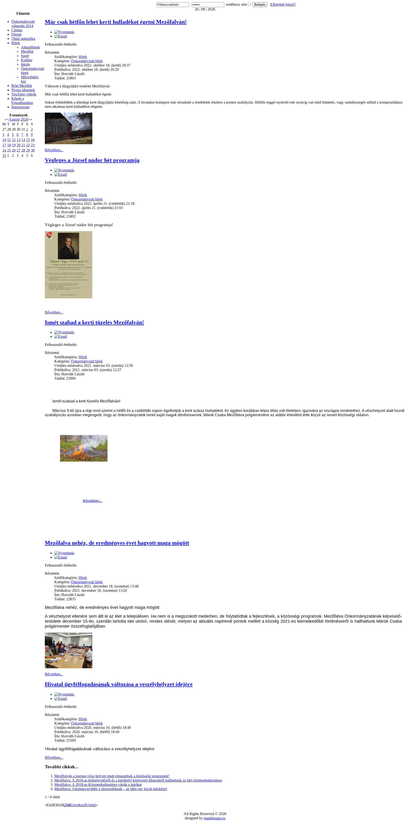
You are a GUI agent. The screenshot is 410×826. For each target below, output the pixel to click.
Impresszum (20, 107)
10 (4, 140)
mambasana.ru (214, 818)
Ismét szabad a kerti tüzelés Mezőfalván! (94, 322)
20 (18, 145)
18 (9, 145)
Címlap (16, 30)
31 (4, 155)
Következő (78, 805)
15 (28, 140)
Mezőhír (27, 51)
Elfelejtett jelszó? (283, 4)
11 (9, 140)
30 (33, 150)
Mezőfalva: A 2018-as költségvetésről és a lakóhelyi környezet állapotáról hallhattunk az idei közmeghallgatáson (138, 780)
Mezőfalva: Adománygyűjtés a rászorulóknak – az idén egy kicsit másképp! (110, 789)
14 (23, 140)
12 (14, 140)
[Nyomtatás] (64, 32)
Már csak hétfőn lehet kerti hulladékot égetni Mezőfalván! (116, 22)
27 (18, 150)
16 (33, 140)
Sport (25, 56)
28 (23, 150)
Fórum (16, 34)
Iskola (25, 64)
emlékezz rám (236, 4)
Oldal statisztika (23, 39)
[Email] (60, 36)
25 (9, 150)
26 (14, 150)
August (14, 119)
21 (23, 145)
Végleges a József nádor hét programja (92, 160)
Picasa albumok (23, 90)
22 (28, 145)
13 (18, 140)
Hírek (15, 43)
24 (4, 150)
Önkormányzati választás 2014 (23, 23)
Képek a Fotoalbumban (22, 100)
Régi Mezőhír (21, 86)
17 (4, 145)
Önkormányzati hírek (87, 61)
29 (28, 150)
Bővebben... (54, 150)
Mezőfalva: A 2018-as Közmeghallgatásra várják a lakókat (98, 785)
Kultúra (26, 60)
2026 (24, 119)
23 (33, 145)
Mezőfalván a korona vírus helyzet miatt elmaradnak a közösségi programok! (111, 776)
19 (14, 145)
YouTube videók (23, 94)
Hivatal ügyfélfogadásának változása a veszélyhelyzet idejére (119, 684)
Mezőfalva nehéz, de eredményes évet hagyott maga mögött (117, 543)
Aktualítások (30, 47)
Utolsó (91, 805)
